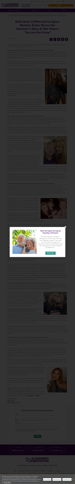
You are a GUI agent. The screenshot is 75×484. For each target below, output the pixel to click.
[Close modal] (65, 227)
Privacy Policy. (7, 482)
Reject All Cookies (57, 479)
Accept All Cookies (67, 479)
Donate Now (50, 253)
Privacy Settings (47, 479)
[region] (37, 479)
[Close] (73, 479)
